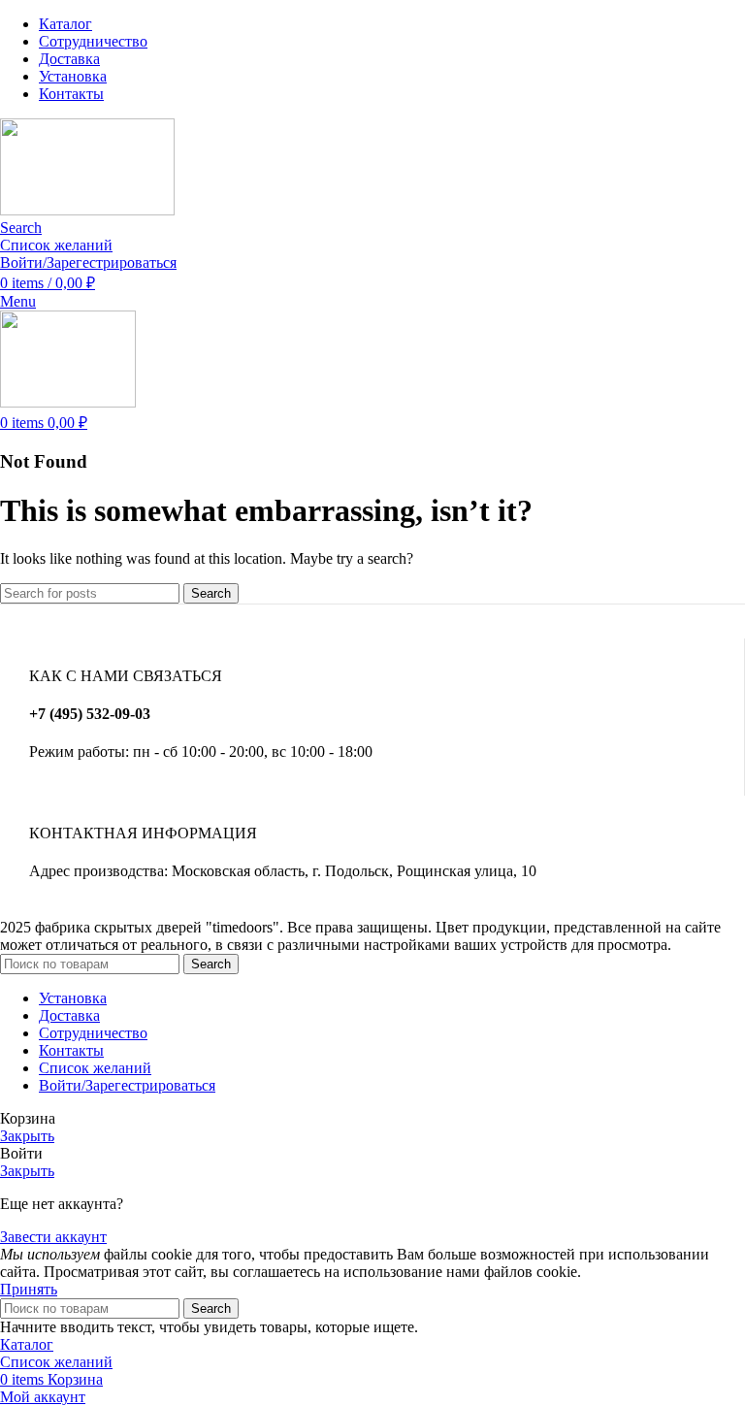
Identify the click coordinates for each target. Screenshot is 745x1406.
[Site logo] (87, 210)
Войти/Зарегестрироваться (127, 1085)
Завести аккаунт (53, 1236)
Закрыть (27, 1136)
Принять (28, 1289)
